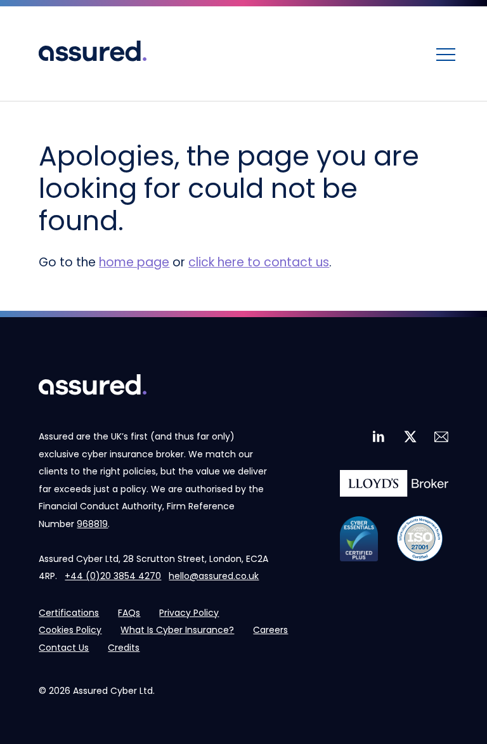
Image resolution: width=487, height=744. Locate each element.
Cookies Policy (70, 629)
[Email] (440, 437)
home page (134, 262)
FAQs (129, 612)
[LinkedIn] (378, 437)
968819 (92, 524)
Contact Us (64, 647)
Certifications (69, 612)
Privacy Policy (189, 612)
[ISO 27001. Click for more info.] (420, 538)
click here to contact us (258, 262)
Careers (270, 629)
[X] (409, 437)
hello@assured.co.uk (214, 576)
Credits (124, 647)
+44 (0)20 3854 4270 (113, 576)
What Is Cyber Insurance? (177, 629)
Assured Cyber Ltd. (114, 690)
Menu (446, 54)
